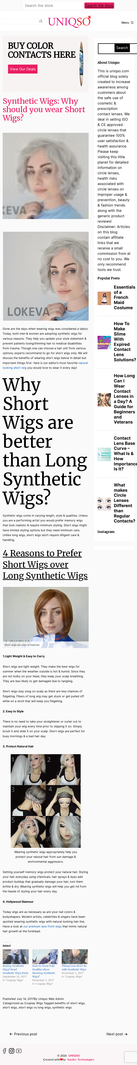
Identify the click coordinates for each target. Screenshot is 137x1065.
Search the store (99, 5)
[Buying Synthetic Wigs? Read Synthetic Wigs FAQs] (16, 956)
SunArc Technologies (80, 1059)
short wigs (10, 1007)
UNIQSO (74, 1055)
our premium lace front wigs (42, 926)
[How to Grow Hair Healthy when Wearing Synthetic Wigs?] (45, 956)
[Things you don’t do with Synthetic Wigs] (75, 956)
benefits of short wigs (70, 1003)
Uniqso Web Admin (51, 999)
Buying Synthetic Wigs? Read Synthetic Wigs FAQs (15, 969)
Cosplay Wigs (33, 1003)
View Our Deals (23, 69)
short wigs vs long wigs (35, 1007)
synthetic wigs (62, 1007)
